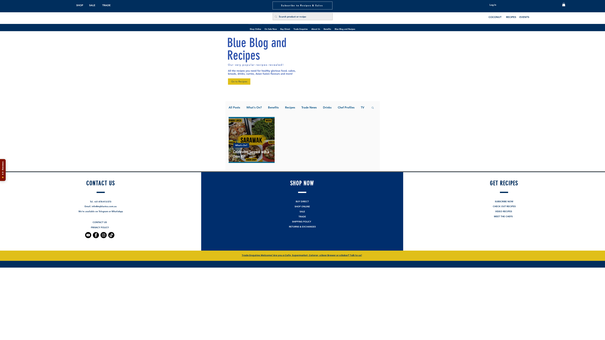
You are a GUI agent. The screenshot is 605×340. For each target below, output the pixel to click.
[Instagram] (104, 235)
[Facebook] (96, 235)
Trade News (309, 107)
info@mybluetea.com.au (104, 206)
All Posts (234, 107)
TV (362, 107)
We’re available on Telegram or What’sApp (100, 211)
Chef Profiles (346, 107)
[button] (563, 4)
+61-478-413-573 (102, 201)
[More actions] (269, 124)
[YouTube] (88, 235)
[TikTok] (111, 235)
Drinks (327, 107)
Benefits (273, 107)
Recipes (290, 107)
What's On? (254, 107)
